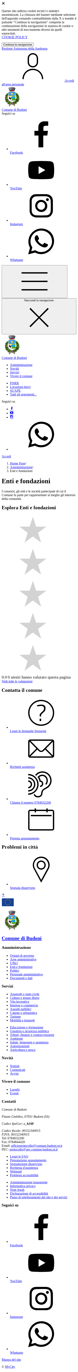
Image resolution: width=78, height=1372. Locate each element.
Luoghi (15, 1089)
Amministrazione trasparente (28, 1182)
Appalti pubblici (20, 1009)
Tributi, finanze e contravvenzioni (32, 1035)
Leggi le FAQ (19, 1156)
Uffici (14, 963)
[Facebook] (11, 409)
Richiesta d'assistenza (24, 1167)
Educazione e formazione (26, 1027)
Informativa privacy (23, 1186)
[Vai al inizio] (3, 895)
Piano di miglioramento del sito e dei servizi (38, 1197)
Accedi (6, 456)
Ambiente (16, 1038)
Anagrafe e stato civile (24, 994)
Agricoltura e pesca (22, 1050)
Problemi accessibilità (24, 1175)
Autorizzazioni (19, 1046)
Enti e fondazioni (21, 967)
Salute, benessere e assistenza (29, 1042)
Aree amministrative (23, 959)
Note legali (17, 1190)
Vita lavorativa (19, 1001)
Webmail (16, 1171)
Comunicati (17, 1070)
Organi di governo (22, 955)
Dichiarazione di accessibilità (29, 1193)
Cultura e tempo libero (24, 998)
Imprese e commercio (24, 1005)
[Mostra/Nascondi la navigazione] (34, 281)
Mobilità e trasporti (22, 1020)
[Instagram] (11, 417)
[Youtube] (11, 413)
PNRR (14, 383)
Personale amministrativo (26, 974)
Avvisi (14, 1073)
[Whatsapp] (41, 449)
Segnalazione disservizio (26, 1164)
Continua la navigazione (17, 44)
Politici (14, 970)
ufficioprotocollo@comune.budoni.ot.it (36, 1145)
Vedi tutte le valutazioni (17, 681)
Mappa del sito (11, 1359)
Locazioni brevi (20, 387)
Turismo (15, 1016)
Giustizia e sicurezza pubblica (29, 1031)
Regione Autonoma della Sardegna (24, 48)
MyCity (10, 1366)
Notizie (15, 1066)
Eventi (14, 1093)
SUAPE (15, 390)
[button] (21, 365)
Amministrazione (21, 467)
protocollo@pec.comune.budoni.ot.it (34, 1149)
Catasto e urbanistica (23, 1013)
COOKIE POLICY (15, 37)
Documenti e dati (21, 978)
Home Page (17, 463)
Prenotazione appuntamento (28, 1160)
